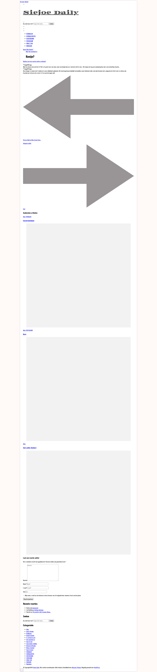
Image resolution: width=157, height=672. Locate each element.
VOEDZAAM (29, 41)
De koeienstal (34, 608)
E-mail (25, 588)
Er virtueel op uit (30, 638)
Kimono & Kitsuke (31, 646)
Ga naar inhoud (24, 2)
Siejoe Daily (51, 13)
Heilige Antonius (39, 610)
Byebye (25, 61)
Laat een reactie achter (36, 61)
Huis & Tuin (29, 642)
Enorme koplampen (28, 221)
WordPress (97, 667)
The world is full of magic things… (42, 612)
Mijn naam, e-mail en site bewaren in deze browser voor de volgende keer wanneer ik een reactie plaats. (53, 595)
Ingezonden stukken (31, 644)
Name (25, 584)
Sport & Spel (29, 650)
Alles (27, 52)
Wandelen (28, 664)
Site (24, 592)
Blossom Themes (76, 667)
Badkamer (29, 633)
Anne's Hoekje (30, 631)
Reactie (25, 580)
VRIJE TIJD (29, 43)
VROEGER (29, 46)
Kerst (24, 334)
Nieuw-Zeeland (30, 648)
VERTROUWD (30, 39)
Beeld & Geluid (30, 636)
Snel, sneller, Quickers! (29, 448)
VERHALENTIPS (31, 36)
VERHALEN (29, 34)
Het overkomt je (33, 52)
